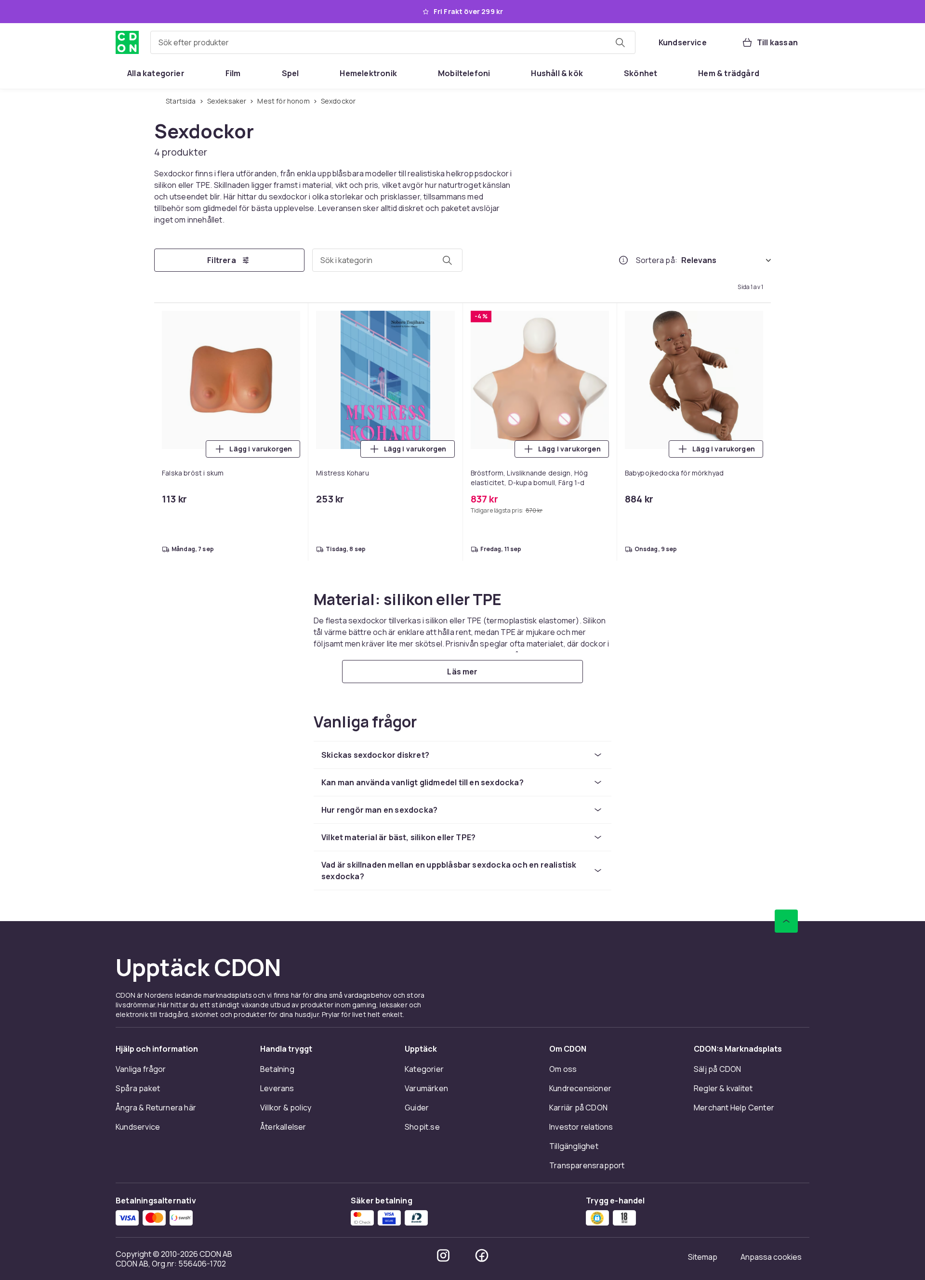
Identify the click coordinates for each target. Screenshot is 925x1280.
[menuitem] (156, 73)
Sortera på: (656, 260)
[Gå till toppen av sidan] (786, 921)
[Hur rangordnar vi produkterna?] (623, 260)
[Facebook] (481, 1255)
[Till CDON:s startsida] (127, 42)
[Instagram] (443, 1255)
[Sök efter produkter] (620, 42)
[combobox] (392, 42)
